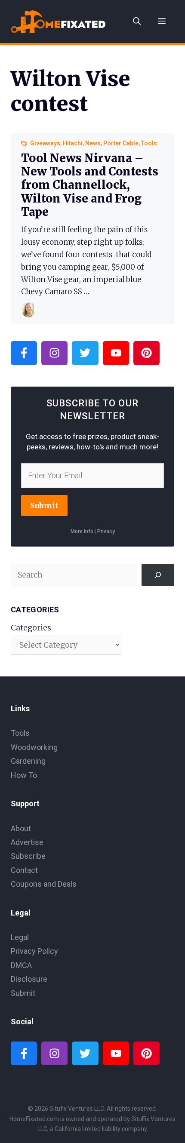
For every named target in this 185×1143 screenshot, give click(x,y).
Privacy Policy (34, 951)
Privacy (106, 531)
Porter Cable (121, 143)
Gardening (28, 760)
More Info (82, 531)
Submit (44, 505)
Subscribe (28, 855)
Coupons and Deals (44, 883)
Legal (20, 937)
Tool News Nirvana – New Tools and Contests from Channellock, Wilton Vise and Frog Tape (89, 185)
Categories (31, 628)
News (93, 143)
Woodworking (34, 747)
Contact (24, 870)
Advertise (27, 842)
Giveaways (45, 143)
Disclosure (29, 978)
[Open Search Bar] (136, 21)
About (21, 828)
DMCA (21, 965)
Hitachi (73, 143)
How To (24, 775)
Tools (149, 143)
